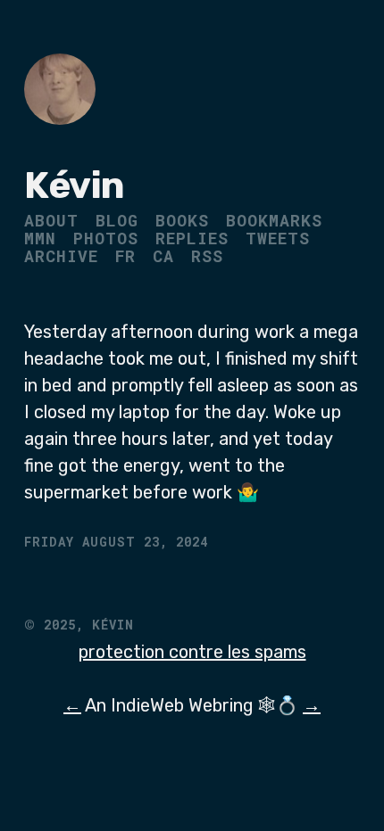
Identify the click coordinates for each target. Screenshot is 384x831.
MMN (40, 238)
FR (125, 256)
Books (182, 220)
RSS (207, 256)
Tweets (278, 238)
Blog (117, 220)
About (51, 220)
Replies (192, 238)
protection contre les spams (192, 651)
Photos (105, 238)
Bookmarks (274, 220)
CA (163, 256)
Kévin (74, 185)
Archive (61, 256)
